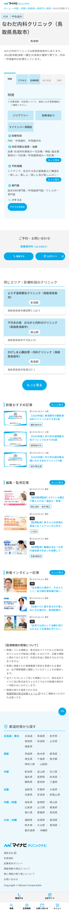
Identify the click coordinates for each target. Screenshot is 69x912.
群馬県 (53, 753)
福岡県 (28, 820)
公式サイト (52, 256)
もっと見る (53, 160)
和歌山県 (55, 794)
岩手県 (53, 736)
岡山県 (53, 802)
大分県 (41, 825)
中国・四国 (10, 802)
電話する (20, 256)
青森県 (41, 736)
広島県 (28, 807)
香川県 (28, 812)
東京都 (53, 759)
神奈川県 (30, 764)
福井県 (28, 777)
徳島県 (53, 807)
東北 (16, 736)
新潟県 (28, 771)
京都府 (41, 789)
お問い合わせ (11, 879)
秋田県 (41, 741)
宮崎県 (53, 825)
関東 (6, 753)
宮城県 (28, 741)
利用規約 (8, 858)
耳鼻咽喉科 (36, 556)
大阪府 (53, 789)
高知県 (53, 812)
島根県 (41, 802)
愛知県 (41, 782)
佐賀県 (41, 820)
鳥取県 (28, 802)
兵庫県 (28, 794)
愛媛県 (41, 812)
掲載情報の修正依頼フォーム (22, 693)
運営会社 (8, 852)
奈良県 (41, 794)
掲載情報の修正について (17, 868)
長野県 (41, 777)
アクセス (22, 80)
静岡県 (28, 782)
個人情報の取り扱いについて (19, 873)
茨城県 (28, 753)
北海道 (8, 736)
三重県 (53, 782)
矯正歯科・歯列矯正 (40, 506)
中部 (6, 771)
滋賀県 (28, 789)
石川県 (53, 771)
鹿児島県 (30, 830)
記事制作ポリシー (13, 863)
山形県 (53, 741)
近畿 (6, 789)
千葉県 (41, 759)
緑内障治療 (36, 466)
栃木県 (41, 753)
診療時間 (34, 80)
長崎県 (53, 820)
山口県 (41, 807)
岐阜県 (53, 777)
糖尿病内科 (36, 424)
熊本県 (28, 825)
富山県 (41, 771)
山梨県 (44, 764)
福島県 (28, 746)
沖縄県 (44, 830)
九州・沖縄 (10, 820)
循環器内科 (36, 445)
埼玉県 (28, 759)
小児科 (34, 531)
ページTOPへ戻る (62, 711)
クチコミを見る (17, 206)
